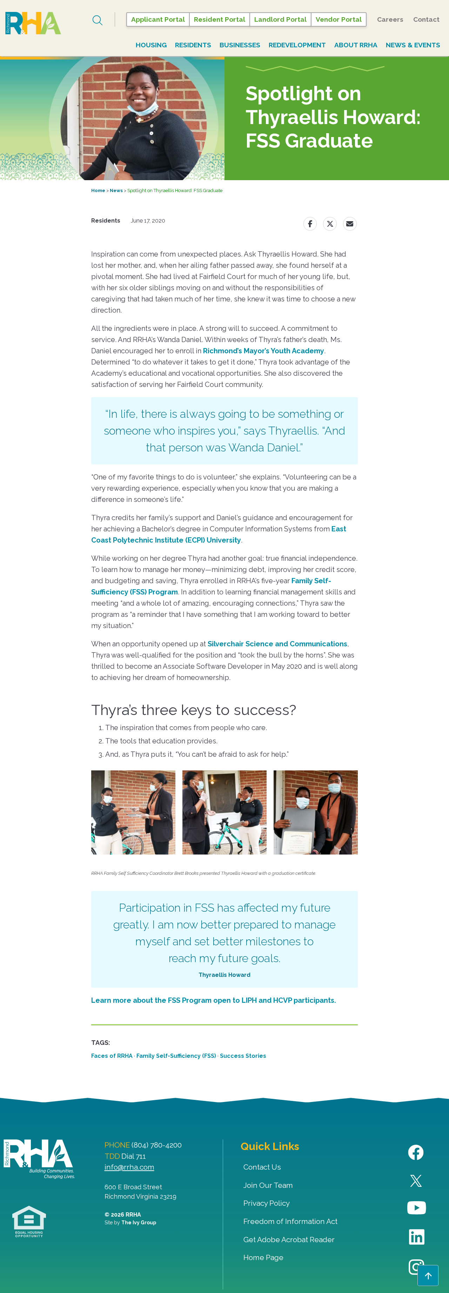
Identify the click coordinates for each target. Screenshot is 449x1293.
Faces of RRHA (112, 1056)
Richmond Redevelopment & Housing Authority (47, 23)
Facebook (417, 1153)
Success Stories (243, 1056)
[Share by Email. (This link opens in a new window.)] (350, 224)
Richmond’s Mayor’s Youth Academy (263, 351)
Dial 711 (133, 1156)
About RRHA (355, 45)
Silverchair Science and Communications (277, 644)
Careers (390, 19)
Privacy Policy (266, 1203)
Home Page (263, 1257)
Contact (426, 19)
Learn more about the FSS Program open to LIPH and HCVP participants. (213, 1000)
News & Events (413, 45)
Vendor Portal (339, 19)
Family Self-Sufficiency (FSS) (176, 1056)
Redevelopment (297, 45)
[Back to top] (427, 1275)
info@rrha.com (129, 1167)
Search (98, 20)
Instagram (417, 1267)
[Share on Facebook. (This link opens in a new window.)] (310, 224)
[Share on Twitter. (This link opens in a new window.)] (330, 224)
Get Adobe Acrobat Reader (289, 1239)
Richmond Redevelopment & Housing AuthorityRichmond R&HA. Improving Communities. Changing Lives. (39, 1159)
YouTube (417, 1208)
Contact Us (262, 1167)
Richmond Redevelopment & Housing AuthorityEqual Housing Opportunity (29, 1222)
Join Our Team (268, 1185)
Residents (193, 45)
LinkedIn (417, 1237)
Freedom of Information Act (290, 1221)
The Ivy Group (138, 1222)
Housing (151, 45)
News (116, 190)
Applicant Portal (158, 19)
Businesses (240, 45)
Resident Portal (219, 19)
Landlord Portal (280, 19)
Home (98, 190)
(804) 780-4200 (157, 1145)
